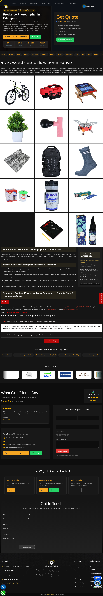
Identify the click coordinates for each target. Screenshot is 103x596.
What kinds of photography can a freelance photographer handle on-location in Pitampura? (30, 335)
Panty (73, 54)
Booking (77, 567)
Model (3, 54)
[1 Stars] (57, 435)
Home (14, 3)
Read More (5, 302)
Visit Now (11, 490)
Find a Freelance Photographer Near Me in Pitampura (89, 280)
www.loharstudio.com (11, 579)
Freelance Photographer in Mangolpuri (28, 355)
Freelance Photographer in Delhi (74, 355)
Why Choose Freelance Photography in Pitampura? (89, 261)
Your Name (60, 414)
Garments (28, 54)
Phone (5, 524)
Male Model (19, 54)
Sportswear (89, 54)
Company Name (83, 414)
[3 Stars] (62, 435)
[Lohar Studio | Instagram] (6, 583)
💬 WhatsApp (35, 36)
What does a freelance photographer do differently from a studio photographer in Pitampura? (31, 321)
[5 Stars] (67, 435)
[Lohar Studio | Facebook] (2, 583)
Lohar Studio (51, 594)
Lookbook (44, 54)
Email (30, 514)
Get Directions (76, 490)
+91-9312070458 (9, 570)
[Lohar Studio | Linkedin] (9, 583)
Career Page (78, 579)
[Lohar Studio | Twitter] (13, 583)
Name (5, 514)
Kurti (62, 54)
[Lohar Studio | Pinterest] (17, 583)
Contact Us (78, 575)
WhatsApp (66, 39)
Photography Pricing (80, 586)
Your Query (7, 534)
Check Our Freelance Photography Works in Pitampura (89, 275)
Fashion (11, 54)
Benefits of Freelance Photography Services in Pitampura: (89, 265)
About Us (77, 571)
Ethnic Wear (54, 54)
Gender (18, 9)
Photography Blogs (80, 582)
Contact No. (60, 423)
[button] (17, 92)
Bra (67, 54)
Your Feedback (61, 439)
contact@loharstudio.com (12, 575)
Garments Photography (93, 568)
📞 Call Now (44, 490)
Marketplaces (59, 3)
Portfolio (33, 3)
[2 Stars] (60, 435)
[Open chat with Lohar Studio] (97, 582)
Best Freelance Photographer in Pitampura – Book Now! (90, 284)
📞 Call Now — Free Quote (16, 36)
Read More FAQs (51, 341)
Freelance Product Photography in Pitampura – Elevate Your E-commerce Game (89, 271)
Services (23, 3)
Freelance (72, 3)
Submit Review (62, 451)
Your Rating (60, 432)
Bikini (36, 54)
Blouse (80, 54)
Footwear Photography (96, 573)
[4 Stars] (65, 435)
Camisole (98, 54)
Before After (46, 3)
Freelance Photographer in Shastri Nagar (51, 355)
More (27, 9)
